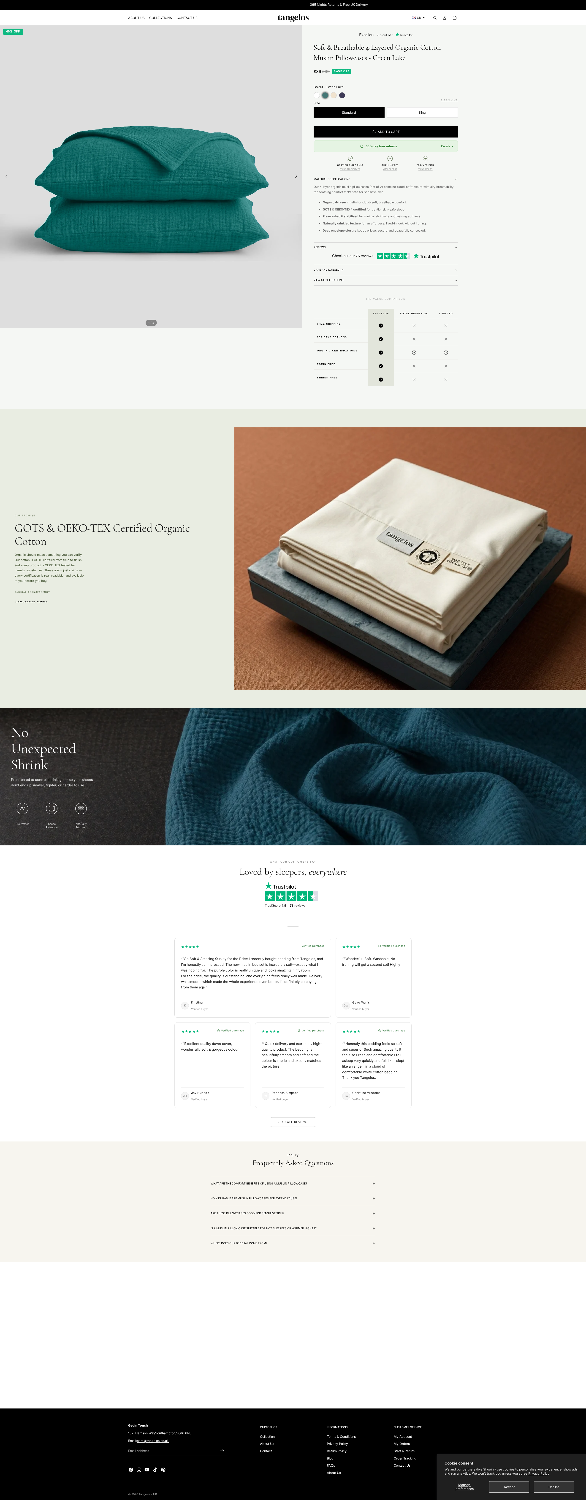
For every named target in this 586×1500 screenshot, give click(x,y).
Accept (509, 1487)
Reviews (320, 247)
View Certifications (329, 280)
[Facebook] (131, 1470)
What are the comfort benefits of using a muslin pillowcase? (259, 1183)
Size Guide (449, 99)
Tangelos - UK (148, 1494)
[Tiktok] (155, 1470)
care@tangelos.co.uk (153, 1441)
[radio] (317, 95)
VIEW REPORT (390, 169)
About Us (267, 1444)
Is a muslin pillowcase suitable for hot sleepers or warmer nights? (264, 1228)
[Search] (435, 18)
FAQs (331, 1465)
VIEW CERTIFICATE (350, 169)
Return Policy (337, 1451)
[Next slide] (297, 177)
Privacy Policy (538, 1473)
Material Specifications (332, 179)
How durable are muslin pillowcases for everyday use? (254, 1198)
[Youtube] (147, 1470)
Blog (330, 1458)
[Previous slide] (5, 177)
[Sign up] (222, 1450)
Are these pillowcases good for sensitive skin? (247, 1213)
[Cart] (455, 18)
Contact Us (402, 1465)
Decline (553, 1487)
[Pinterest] (163, 1470)
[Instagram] (139, 1470)
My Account (403, 1436)
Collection (267, 1436)
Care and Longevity (329, 269)
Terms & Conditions (341, 1436)
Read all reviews (293, 1122)
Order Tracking (405, 1458)
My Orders (402, 1444)
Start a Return (404, 1451)
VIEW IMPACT (425, 169)
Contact (266, 1451)
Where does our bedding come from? (239, 1243)
